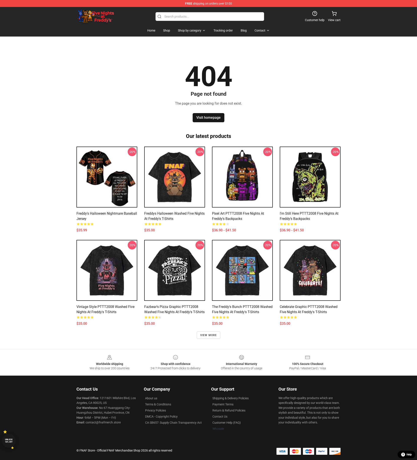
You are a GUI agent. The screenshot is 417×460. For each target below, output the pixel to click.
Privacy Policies (155, 410)
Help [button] (409, 454)
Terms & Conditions (158, 404)
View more (208, 335)
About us (151, 398)
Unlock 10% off (9, 440)
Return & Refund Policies (228, 410)
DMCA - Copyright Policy (161, 416)
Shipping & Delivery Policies (230, 398)
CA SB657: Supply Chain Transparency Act (173, 422)
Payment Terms (222, 404)
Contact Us (219, 416)
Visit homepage (208, 117)
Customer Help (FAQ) (226, 422)
